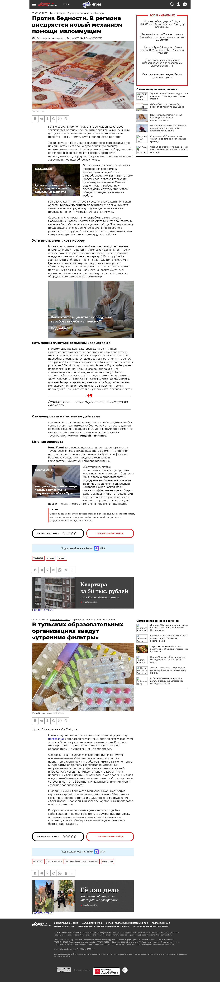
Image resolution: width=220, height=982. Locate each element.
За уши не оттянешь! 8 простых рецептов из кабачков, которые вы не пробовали (169, 649)
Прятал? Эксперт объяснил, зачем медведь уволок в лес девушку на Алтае (167, 659)
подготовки (56, 738)
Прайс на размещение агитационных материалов (103, 926)
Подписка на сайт (161, 923)
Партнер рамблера (82, 970)
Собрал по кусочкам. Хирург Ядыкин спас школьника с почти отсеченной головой (169, 149)
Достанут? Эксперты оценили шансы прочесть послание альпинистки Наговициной (169, 627)
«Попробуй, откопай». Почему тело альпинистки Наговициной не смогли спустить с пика (168, 128)
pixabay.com (38, 111)
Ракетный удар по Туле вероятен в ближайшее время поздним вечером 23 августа (162, 37)
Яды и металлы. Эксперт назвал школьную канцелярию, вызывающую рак (166, 117)
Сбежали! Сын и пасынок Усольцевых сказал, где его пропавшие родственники (169, 638)
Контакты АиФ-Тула (64, 926)
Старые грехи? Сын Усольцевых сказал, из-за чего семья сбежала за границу (168, 139)
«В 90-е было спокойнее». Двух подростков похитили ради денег (167, 105)
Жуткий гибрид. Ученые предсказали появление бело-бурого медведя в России (169, 96)
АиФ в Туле (58, 713)
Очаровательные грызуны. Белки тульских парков (162, 76)
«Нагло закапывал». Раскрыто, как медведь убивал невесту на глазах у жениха (168, 670)
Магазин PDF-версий (92, 923)
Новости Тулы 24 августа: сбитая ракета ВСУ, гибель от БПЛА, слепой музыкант (162, 50)
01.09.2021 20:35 (39, 13)
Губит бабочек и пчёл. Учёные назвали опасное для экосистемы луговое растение (162, 63)
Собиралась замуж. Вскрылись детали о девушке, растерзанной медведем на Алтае (166, 681)
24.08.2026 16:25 (40, 619)
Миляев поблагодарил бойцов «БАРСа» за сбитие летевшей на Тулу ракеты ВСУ (162, 24)
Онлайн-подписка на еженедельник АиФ (127, 923)
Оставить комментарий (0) (110, 533)
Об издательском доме (66, 923)
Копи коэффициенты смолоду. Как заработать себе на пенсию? (81, 319)
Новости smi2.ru (42, 609)
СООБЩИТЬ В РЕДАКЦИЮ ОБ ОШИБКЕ (150, 926)
